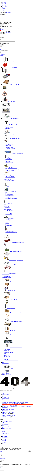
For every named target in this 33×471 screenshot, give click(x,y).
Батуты (5, 348)
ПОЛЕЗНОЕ (4, 5)
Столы (5, 208)
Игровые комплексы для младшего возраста (12, 360)
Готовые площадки (13, 255)
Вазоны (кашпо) (12, 303)
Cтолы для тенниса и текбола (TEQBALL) (16, 372)
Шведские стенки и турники (10, 180)
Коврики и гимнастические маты (10, 181)
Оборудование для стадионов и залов (17, 153)
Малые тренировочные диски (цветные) (11, 198)
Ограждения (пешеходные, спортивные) (16, 321)
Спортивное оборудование (13, 61)
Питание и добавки (8, 129)
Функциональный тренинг (13, 124)
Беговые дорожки (8, 219)
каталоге (21, 389)
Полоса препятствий (11, 167)
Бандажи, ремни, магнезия (9, 147)
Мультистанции (8, 224)
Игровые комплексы (7, 349)
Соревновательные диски (9, 194)
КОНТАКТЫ (4, 439)
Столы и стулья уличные (13, 299)
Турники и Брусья (9, 203)
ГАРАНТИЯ (4, 440)
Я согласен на (8, 21)
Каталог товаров (2, 54)
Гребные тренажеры (8, 221)
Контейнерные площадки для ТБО (15, 312)
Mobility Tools (7, 128)
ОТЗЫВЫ (3, 8)
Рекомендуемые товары (5, 433)
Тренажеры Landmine (7, 205)
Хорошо (2, 466)
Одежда (8, 95)
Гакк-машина (7, 223)
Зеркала (8, 186)
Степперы (7, 222)
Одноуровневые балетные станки (10, 177)
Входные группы (12, 330)
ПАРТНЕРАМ (4, 2)
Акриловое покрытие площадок (8, 276)
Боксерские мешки (8, 158)
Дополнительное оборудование (10, 148)
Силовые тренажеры (9, 225)
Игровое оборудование (5, 424)
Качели (11, 334)
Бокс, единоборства (11, 157)
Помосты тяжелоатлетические (10, 146)
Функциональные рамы (9, 125)
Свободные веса (13, 191)
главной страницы (8, 389)
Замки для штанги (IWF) (9, 145)
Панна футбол (12, 368)
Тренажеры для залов (11, 218)
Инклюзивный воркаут (12, 273)
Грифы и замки (8, 193)
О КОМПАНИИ (4, 436)
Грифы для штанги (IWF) (9, 143)
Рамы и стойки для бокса (9, 162)
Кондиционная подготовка (9, 126)
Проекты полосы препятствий (10, 170)
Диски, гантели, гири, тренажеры (13, 67)
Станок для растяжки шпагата (10, 178)
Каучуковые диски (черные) (10, 195)
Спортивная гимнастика (7, 179)
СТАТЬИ (3, 443)
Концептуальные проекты (16, 342)
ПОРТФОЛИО (4, 3)
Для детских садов (6, 355)
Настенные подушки (9, 159)
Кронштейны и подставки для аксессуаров (12, 212)
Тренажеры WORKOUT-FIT (14, 264)
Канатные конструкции (11, 290)
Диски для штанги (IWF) (9, 144)
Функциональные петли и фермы (15, 138)
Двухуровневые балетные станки (10, 175)
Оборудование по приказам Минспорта (18, 242)
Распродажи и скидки (5, 432)
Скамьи (5, 204)
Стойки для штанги (7, 207)
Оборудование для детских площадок (11, 361)
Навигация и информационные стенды (16, 347)
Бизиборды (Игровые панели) (8, 352)
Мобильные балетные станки (10, 176)
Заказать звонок (8, 12)
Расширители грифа (7, 206)
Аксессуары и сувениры (12, 101)
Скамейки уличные (13, 281)
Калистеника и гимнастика (9, 127)
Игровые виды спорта (13, 107)
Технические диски (8, 197)
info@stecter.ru (30, 446)
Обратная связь (2, 458)
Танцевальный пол (6, 275)
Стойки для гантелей (9, 214)
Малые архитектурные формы (14, 84)
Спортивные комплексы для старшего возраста (16, 260)
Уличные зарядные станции (11, 308)
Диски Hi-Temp (8, 196)
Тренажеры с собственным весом (10, 230)
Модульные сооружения (14, 112)
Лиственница (6, 359)
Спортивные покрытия (14, 78)
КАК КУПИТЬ (4, 6)
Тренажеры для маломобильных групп (11, 232)
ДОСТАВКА (4, 7)
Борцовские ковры (8, 161)
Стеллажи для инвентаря (7, 209)
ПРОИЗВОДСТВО (5, 1)
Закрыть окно (2, 29)
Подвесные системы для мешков (10, 160)
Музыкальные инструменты (8, 351)
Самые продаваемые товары (4, 401)
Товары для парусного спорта (15, 118)
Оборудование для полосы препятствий (11, 168)
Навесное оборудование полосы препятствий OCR (13, 169)
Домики (5, 353)
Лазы (4, 354)
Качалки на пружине (7, 356)
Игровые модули (6, 350)
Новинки (3, 431)
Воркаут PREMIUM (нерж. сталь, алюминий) (17, 251)
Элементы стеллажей (9, 213)
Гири (6, 192)
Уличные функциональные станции (15, 134)
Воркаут (3, 393)
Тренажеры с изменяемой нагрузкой (11, 231)
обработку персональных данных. (10, 21)
